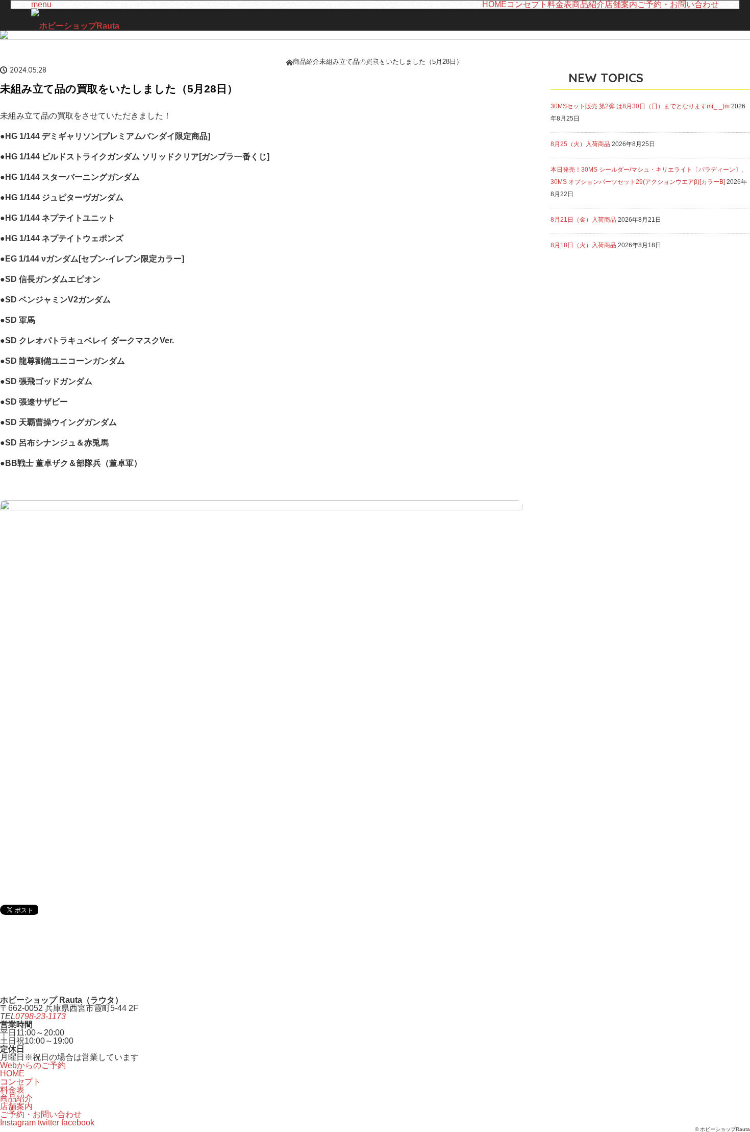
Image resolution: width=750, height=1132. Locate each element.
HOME (494, 5)
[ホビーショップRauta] (75, 26)
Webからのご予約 (33, 1065)
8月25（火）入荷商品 (580, 144)
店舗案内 (621, 5)
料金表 (559, 5)
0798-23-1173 (40, 1016)
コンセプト (527, 5)
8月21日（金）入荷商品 (583, 219)
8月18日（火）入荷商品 (583, 245)
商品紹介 (588, 5)
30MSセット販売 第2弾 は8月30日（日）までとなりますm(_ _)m (640, 106)
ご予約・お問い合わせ (678, 5)
